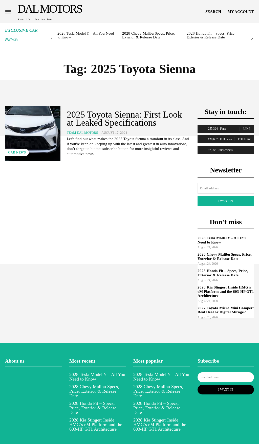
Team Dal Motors (82, 133)
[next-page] (252, 39)
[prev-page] (52, 39)
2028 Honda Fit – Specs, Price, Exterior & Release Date (211, 35)
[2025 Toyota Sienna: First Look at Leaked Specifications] (32, 133)
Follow (244, 139)
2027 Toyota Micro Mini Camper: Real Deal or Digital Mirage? (226, 310)
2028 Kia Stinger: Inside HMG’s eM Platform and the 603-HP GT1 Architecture (226, 291)
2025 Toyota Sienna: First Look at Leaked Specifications (124, 118)
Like (246, 128)
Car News (17, 152)
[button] (213, 12)
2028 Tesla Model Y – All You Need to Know (85, 35)
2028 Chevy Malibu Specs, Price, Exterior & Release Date (148, 35)
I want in (225, 201)
